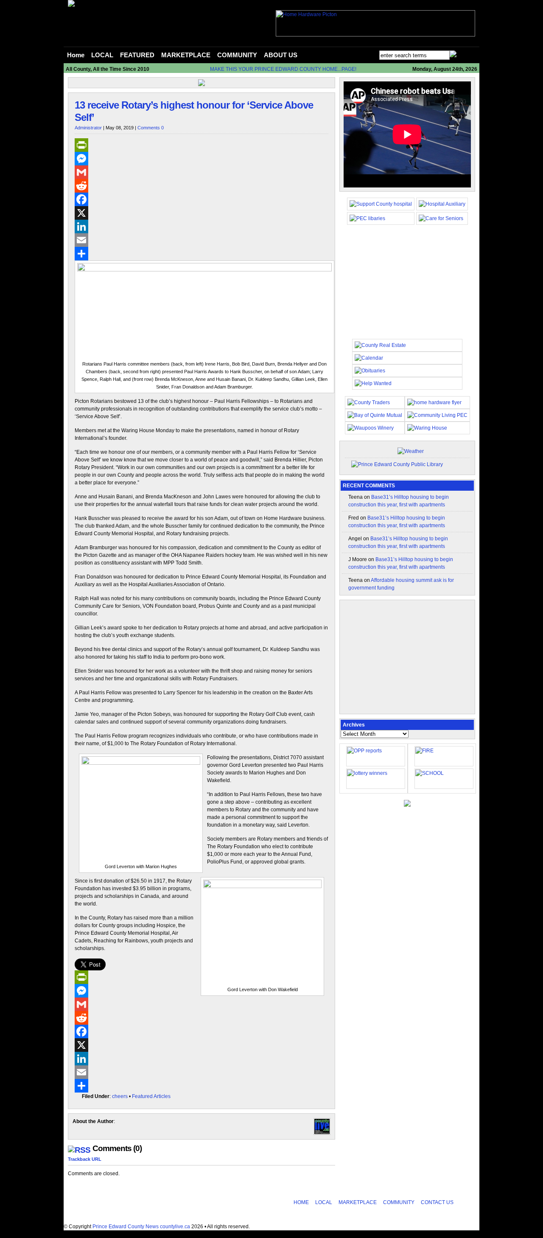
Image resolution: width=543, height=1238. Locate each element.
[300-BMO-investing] (407, 805)
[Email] (201, 240)
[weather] (410, 451)
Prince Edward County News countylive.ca (141, 1227)
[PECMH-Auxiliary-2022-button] (442, 204)
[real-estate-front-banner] (380, 345)
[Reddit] (201, 186)
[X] (201, 213)
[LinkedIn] (201, 226)
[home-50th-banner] (306, 14)
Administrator (88, 127)
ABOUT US (280, 55)
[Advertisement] (407, 286)
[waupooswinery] (370, 428)
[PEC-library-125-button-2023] (367, 218)
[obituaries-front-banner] (370, 371)
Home (75, 55)
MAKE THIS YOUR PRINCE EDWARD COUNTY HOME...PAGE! (283, 69)
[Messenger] (201, 158)
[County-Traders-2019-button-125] (368, 402)
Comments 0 (150, 127)
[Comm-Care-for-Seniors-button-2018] (441, 218)
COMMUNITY (237, 55)
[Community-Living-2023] (437, 415)
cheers (120, 1096)
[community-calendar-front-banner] (369, 358)
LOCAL (102, 55)
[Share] (201, 253)
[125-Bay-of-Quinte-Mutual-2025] (374, 415)
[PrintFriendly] (201, 145)
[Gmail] (201, 172)
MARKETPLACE (185, 55)
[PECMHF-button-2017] (381, 204)
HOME (301, 1202)
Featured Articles (151, 1096)
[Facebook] (201, 199)
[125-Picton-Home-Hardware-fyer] (434, 402)
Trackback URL (84, 1159)
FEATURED (137, 55)
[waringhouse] (427, 428)
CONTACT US (437, 1202)
